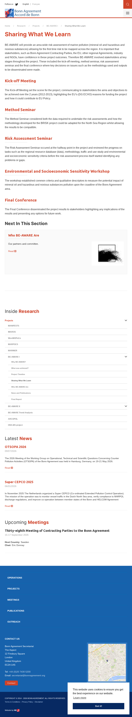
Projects (36, 26)
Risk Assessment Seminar (28, 138)
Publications (15, 610)
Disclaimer (39, 702)
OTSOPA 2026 (15, 447)
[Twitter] (16, 4)
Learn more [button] (79, 697)
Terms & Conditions (12, 702)
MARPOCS (13, 344)
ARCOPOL (13, 419)
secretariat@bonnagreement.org (28, 675)
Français (36, 4)
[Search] (127, 4)
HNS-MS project (15, 425)
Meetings (13, 600)
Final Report (16, 399)
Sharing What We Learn (21, 381)
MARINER (12, 350)
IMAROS (12, 332)
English (26, 4)
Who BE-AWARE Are (23, 235)
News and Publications (21, 393)
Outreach (13, 621)
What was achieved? (20, 368)
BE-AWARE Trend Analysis (20, 413)
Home (7, 26)
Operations (14, 577)
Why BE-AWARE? (18, 362)
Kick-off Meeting (20, 81)
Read (11, 251)
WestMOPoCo (14, 338)
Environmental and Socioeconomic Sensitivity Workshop (57, 171)
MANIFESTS (13, 326)
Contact (11, 683)
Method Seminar (20, 110)
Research (21, 26)
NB (15, 710)
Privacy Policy (27, 702)
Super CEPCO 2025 (19, 482)
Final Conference (21, 200)
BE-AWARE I (52, 26)
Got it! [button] (98, 706)
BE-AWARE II (14, 406)
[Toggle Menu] (127, 13)
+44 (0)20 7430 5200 (20, 671)
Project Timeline (18, 374)
